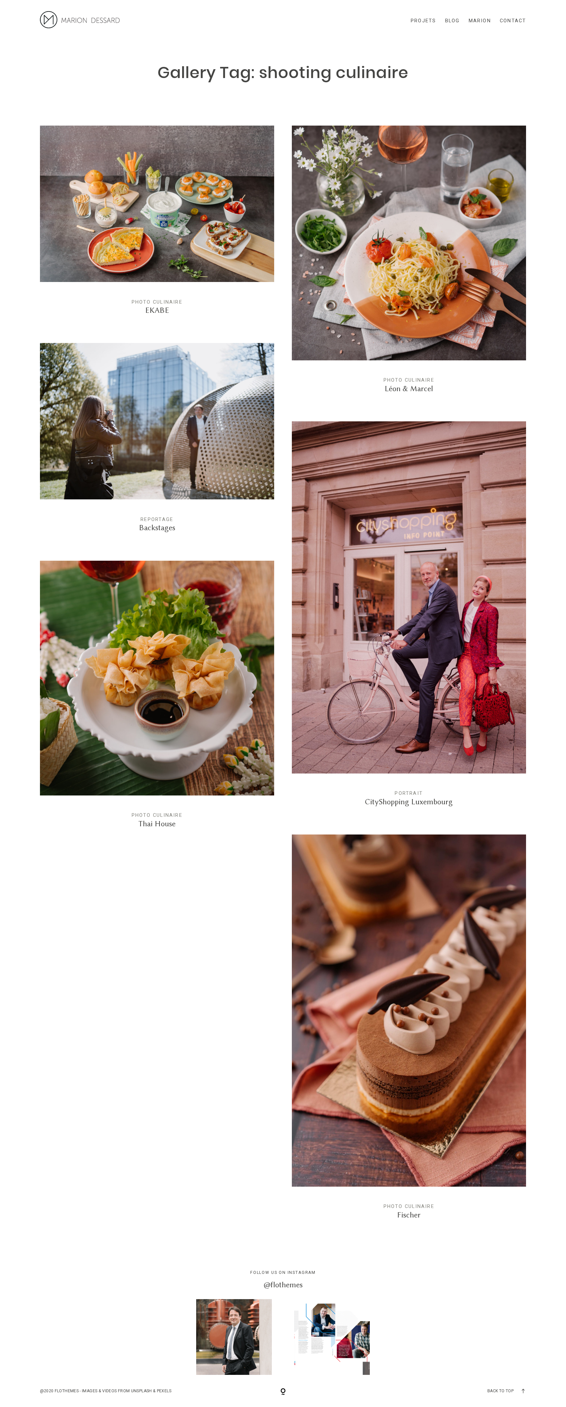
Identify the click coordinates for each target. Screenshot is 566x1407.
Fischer (409, 1032)
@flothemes (283, 1284)
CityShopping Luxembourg (409, 619)
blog (452, 21)
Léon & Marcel (409, 264)
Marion (480, 21)
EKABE (157, 225)
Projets (423, 21)
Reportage (157, 519)
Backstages (157, 443)
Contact (513, 21)
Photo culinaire (157, 302)
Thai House (157, 700)
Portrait (409, 793)
